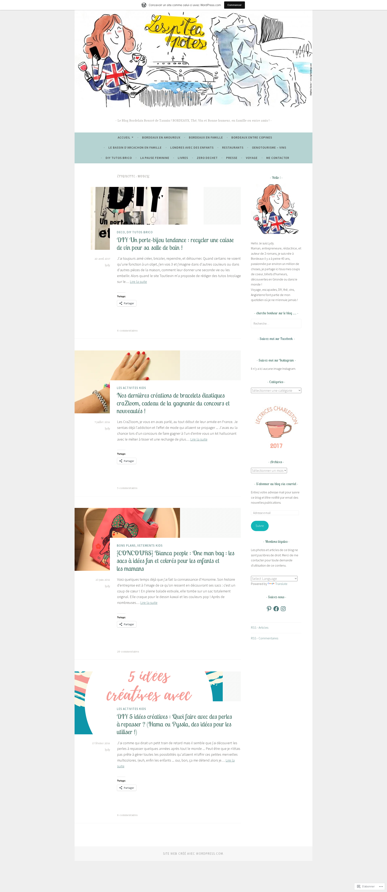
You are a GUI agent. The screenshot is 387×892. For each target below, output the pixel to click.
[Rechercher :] (276, 323)
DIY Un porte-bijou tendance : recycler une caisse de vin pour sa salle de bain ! (175, 243)
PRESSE (231, 158)
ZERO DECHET (207, 158)
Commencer (234, 4)
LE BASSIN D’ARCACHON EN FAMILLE (135, 147)
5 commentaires (127, 488)
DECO (121, 232)
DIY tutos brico (119, 158)
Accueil (124, 137)
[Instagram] (283, 608)
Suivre (260, 526)
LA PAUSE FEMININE (154, 158)
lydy (107, 265)
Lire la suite (138, 281)
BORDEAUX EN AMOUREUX (161, 137)
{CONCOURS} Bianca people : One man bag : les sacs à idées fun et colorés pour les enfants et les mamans (175, 560)
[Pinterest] (269, 608)
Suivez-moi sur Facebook (276, 338)
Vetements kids (150, 545)
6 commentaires (127, 330)
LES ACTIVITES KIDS (131, 388)
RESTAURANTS (232, 147)
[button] (276, 426)
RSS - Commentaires (264, 638)
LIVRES (183, 158)
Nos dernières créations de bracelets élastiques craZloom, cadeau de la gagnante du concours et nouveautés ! (173, 403)
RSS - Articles (259, 627)
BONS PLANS (126, 545)
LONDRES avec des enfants (192, 147)
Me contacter (277, 158)
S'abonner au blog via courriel (276, 483)
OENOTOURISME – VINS (269, 147)
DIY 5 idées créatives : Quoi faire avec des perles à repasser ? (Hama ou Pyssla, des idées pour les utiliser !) (174, 724)
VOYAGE (252, 158)
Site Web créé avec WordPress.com (193, 854)
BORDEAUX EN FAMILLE (206, 137)
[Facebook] (276, 608)
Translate (281, 584)
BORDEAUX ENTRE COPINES (251, 137)
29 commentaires (128, 651)
